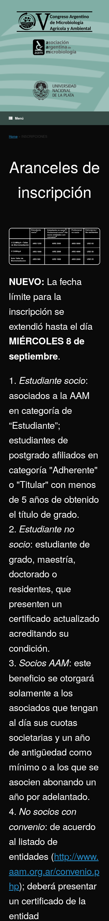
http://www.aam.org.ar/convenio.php (54, 870)
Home (13, 136)
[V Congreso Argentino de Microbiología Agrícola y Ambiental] (54, 21)
